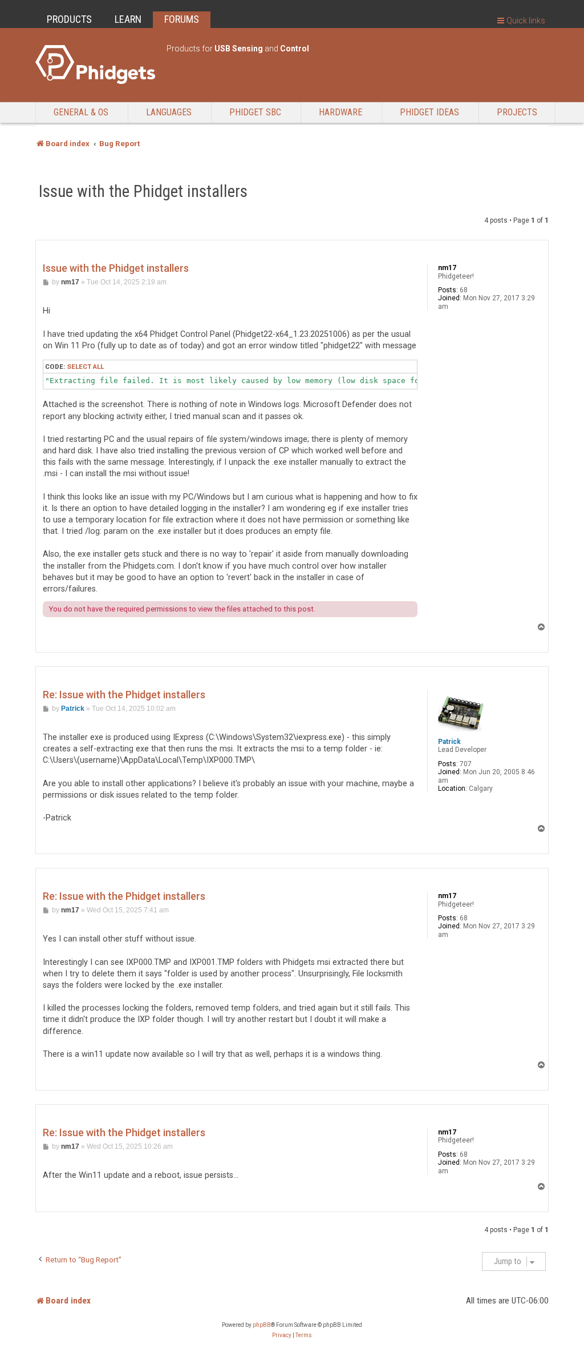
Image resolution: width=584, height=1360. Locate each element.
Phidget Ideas (429, 112)
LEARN (128, 19)
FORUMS (181, 19)
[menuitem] (281, 1335)
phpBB (262, 1325)
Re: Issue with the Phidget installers (124, 695)
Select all (85, 367)
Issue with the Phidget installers (143, 191)
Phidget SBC (255, 112)
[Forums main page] (95, 64)
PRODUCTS (69, 19)
